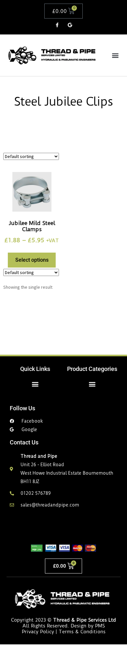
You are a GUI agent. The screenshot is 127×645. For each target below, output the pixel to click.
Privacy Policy (38, 632)
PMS (100, 626)
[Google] (70, 25)
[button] (115, 55)
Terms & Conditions (82, 632)
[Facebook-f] (57, 25)
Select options (32, 260)
